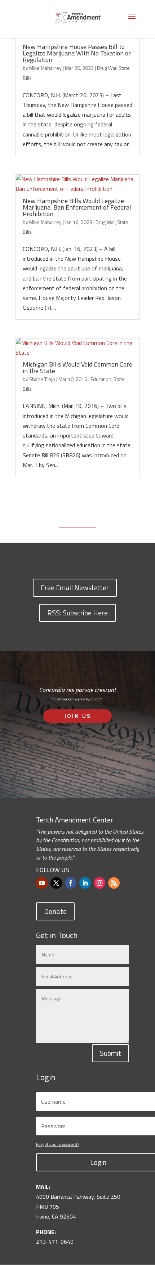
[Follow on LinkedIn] (85, 883)
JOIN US (77, 716)
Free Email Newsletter (75, 587)
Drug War (106, 68)
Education (100, 379)
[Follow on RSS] (114, 883)
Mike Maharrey (45, 68)
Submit (110, 1053)
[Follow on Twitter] (56, 883)
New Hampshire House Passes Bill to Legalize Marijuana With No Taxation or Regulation (77, 53)
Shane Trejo (42, 379)
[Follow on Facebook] (70, 883)
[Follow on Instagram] (99, 883)
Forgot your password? (57, 1144)
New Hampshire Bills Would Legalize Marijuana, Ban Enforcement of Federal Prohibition (77, 207)
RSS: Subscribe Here (77, 612)
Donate (55, 911)
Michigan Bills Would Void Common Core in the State (77, 367)
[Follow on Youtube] (42, 883)
